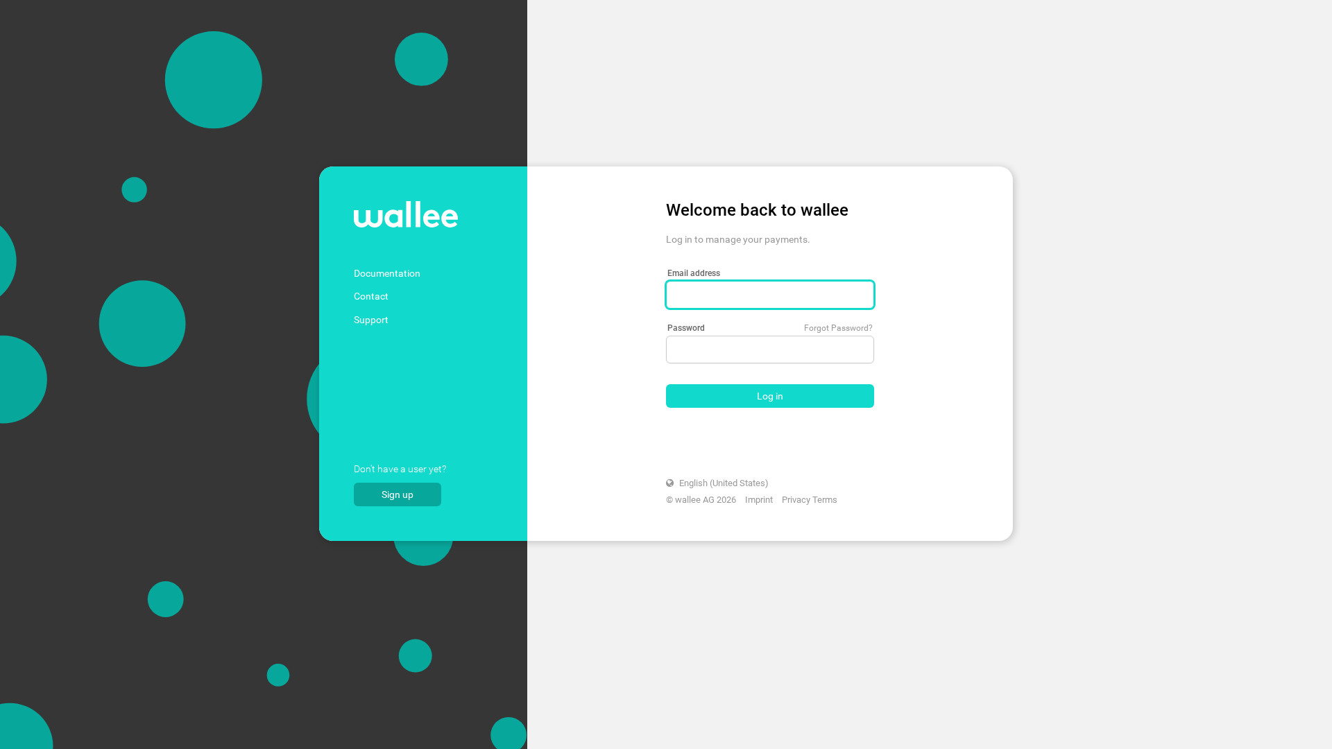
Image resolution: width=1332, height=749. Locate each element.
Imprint (759, 499)
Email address (693, 273)
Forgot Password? (838, 328)
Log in (770, 396)
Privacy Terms (809, 499)
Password (686, 328)
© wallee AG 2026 (701, 499)
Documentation (387, 273)
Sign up (397, 494)
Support (371, 319)
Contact (371, 296)
